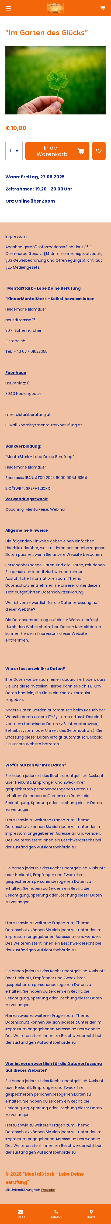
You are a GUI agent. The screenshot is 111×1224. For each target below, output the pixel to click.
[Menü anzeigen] (9, 8)
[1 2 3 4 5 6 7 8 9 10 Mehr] (14, 151)
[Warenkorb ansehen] (102, 8)
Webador (48, 1190)
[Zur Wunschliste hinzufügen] (99, 151)
